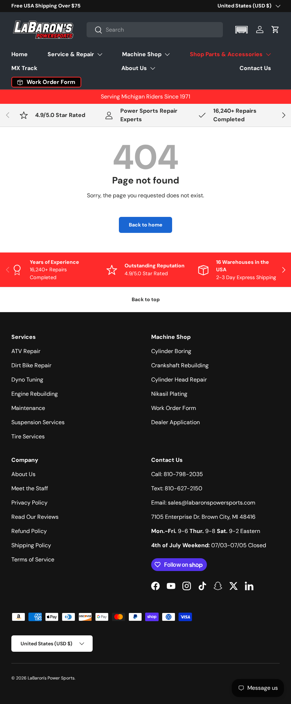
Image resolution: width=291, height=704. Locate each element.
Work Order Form (173, 408)
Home (19, 54)
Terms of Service (32, 559)
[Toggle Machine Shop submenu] (167, 54)
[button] (242, 29)
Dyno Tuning (27, 379)
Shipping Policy (31, 545)
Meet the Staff (29, 488)
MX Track (24, 68)
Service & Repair (71, 54)
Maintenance (28, 408)
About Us (134, 68)
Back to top (146, 299)
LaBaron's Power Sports (51, 678)
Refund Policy (29, 531)
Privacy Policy (29, 502)
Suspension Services (38, 422)
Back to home (145, 225)
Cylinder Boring (171, 351)
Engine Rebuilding (34, 394)
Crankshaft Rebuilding (180, 365)
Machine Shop (141, 54)
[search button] (95, 30)
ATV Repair (25, 351)
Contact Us (255, 68)
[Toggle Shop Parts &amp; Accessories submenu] (268, 54)
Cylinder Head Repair (179, 379)
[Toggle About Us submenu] (152, 68)
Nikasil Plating (169, 394)
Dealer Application (175, 422)
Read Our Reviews (35, 517)
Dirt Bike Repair (31, 365)
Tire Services (28, 436)
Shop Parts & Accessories (226, 54)
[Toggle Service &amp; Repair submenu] (99, 54)
